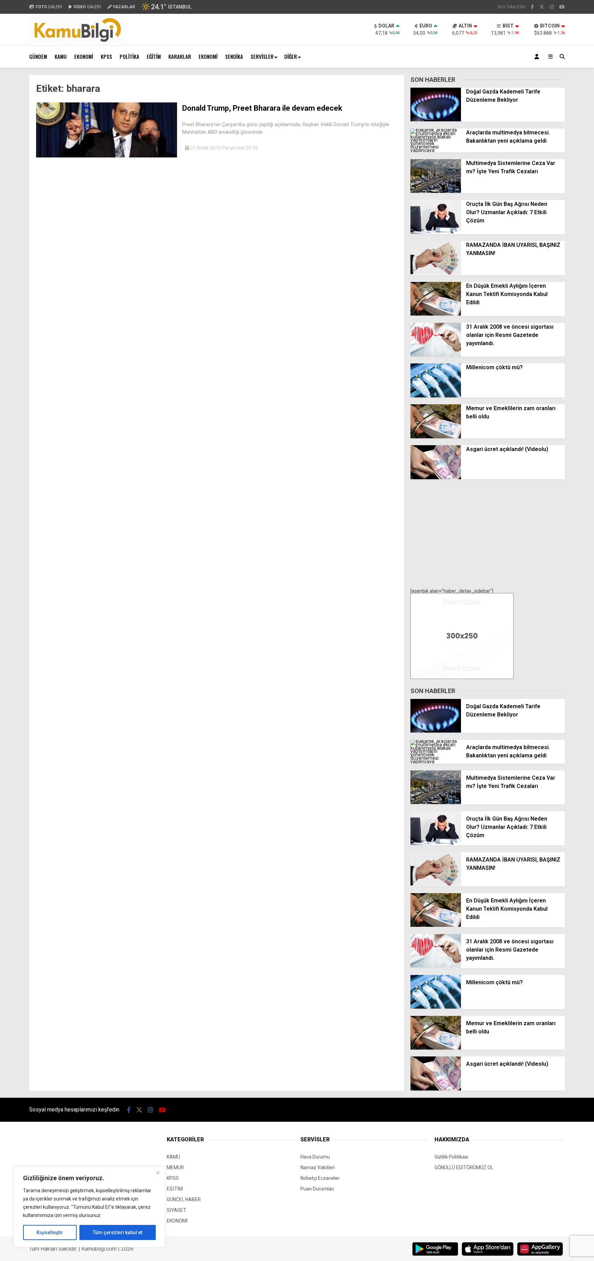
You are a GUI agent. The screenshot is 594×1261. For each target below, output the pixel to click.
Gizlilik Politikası (451, 1157)
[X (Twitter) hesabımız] (541, 7)
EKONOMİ (83, 56)
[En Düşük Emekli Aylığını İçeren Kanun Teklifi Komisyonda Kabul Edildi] (435, 314)
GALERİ (49, 6)
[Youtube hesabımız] (562, 7)
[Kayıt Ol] (538, 56)
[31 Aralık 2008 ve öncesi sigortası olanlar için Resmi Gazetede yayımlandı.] (435, 355)
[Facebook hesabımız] (532, 7)
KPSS (106, 56)
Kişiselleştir (49, 1232)
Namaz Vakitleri (317, 1167)
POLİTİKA (129, 56)
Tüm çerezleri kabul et (117, 1232)
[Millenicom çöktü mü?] (435, 395)
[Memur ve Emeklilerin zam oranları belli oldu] (435, 436)
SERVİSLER (262, 56)
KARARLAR (179, 56)
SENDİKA (234, 56)
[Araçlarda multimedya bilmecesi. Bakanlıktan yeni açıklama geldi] (435, 150)
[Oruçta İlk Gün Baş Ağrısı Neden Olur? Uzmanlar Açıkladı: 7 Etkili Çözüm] (435, 232)
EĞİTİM (154, 56)
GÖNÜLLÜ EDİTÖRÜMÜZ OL (463, 1167)
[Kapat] (158, 1173)
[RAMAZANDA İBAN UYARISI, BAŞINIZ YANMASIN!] (435, 273)
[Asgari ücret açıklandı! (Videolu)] (435, 477)
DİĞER (290, 56)
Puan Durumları (317, 1189)
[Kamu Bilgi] (76, 41)
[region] (89, 1207)
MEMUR (175, 1167)
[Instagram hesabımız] (552, 7)
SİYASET (176, 1210)
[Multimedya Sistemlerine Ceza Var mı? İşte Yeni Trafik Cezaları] (435, 191)
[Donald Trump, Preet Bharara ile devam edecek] (106, 155)
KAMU (61, 56)
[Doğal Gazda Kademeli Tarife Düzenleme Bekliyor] (435, 119)
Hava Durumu (315, 1157)
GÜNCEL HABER (184, 1199)
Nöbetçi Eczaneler (320, 1178)
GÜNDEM (38, 56)
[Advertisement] (487, 534)
